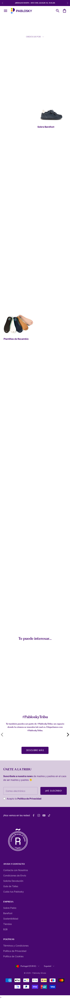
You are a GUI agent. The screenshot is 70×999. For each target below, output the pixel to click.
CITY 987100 (43, 565)
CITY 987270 (43, 618)
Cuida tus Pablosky (13, 891)
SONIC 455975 (10, 405)
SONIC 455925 (44, 353)
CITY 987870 (9, 142)
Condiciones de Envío (14, 875)
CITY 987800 (9, 89)
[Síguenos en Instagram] (38, 815)
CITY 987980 (9, 249)
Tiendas (7, 924)
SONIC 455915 (10, 300)
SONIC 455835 (44, 406)
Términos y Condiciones (15, 945)
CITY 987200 (9, 565)
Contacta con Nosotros (15, 870)
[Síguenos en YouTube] (44, 815)
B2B (5, 929)
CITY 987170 (9, 618)
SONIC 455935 (10, 458)
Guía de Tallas (10, 886)
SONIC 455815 (43, 459)
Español (47, 966)
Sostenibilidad (10, 918)
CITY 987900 (9, 195)
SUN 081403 (43, 249)
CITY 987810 (43, 89)
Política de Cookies (13, 956)
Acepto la (24, 798)
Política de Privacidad (29, 798)
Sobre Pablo (9, 907)
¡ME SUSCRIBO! (53, 790)
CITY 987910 (43, 195)
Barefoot (7, 913)
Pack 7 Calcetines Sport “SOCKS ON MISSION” (21, 702)
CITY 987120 (43, 512)
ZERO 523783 (9, 512)
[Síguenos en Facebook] (33, 815)
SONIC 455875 (44, 302)
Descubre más (35, 750)
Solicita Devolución (13, 880)
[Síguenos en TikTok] (49, 815)
